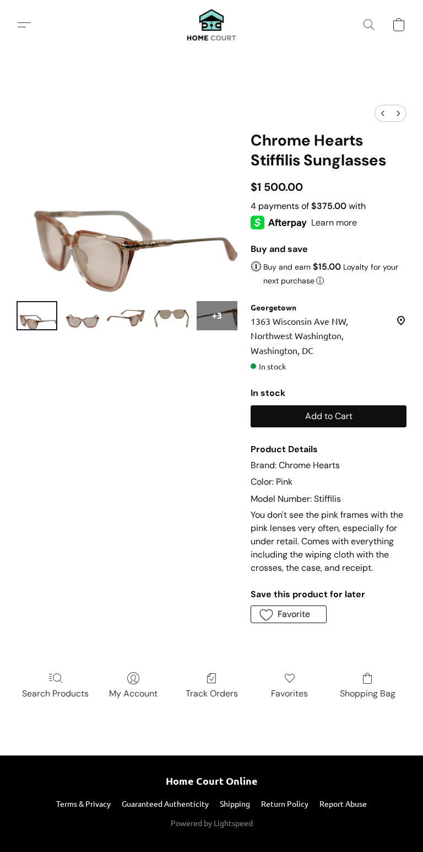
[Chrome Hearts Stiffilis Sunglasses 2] (127, 315)
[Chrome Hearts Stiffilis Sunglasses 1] (82, 315)
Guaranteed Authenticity (165, 803)
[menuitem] (383, 113)
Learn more (334, 222)
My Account (133, 693)
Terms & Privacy (83, 803)
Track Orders (212, 693)
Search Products (55, 693)
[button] (211, 25)
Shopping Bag (367, 693)
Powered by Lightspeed (212, 823)
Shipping (235, 803)
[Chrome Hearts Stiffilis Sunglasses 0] (37, 315)
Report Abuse (343, 803)
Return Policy (284, 803)
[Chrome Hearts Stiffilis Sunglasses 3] (171, 315)
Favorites (289, 693)
